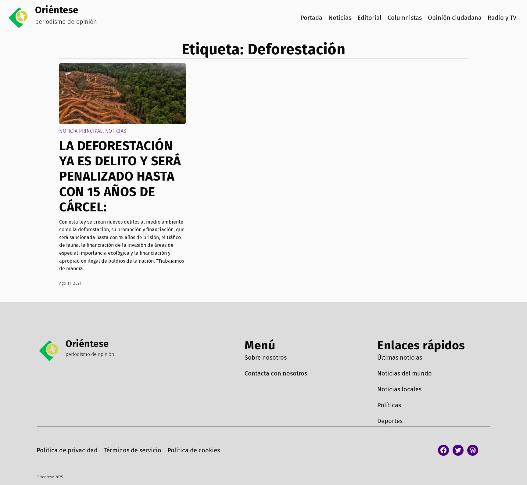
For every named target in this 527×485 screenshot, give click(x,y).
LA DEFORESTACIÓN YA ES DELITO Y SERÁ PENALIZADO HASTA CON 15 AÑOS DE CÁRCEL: (120, 176)
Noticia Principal (81, 131)
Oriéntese (56, 10)
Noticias (116, 131)
